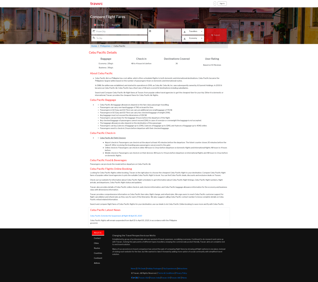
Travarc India (155, 278)
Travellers (193, 31)
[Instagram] (137, 278)
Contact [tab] (97, 238)
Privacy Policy (181, 273)
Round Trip (116, 25)
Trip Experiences (170, 268)
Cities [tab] (96, 243)
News (133, 268)
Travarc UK (165, 278)
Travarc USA (144, 278)
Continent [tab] (98, 258)
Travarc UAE (176, 278)
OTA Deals (141, 268)
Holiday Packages (154, 268)
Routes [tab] (97, 248)
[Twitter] (134, 278)
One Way (100, 25)
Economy (193, 38)
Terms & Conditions (166, 273)
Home (94, 46)
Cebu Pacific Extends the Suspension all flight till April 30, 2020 (116, 216)
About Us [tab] (97, 233)
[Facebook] (131, 278)
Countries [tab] (98, 253)
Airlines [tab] (97, 263)
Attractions (182, 268)
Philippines (105, 46)
